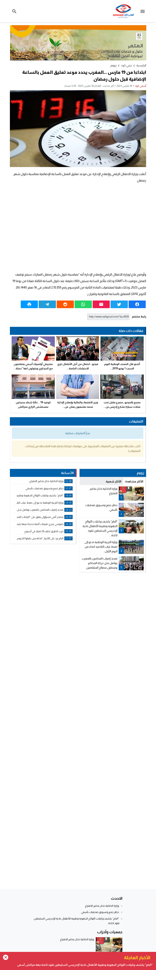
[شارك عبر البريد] (101, 304)
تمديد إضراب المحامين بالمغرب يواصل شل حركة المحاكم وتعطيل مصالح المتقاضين (99, 563)
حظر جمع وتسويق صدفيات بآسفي (100, 912)
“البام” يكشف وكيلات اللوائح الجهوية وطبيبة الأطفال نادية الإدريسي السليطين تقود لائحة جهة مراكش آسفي (85, 964)
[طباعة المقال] (29, 304)
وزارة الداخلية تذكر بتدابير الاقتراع (102, 905)
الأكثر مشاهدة (134, 481)
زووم (113, 65)
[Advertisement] (78, 227)
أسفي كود (140, 85)
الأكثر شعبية (113, 481)
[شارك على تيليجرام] (47, 304)
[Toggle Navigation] (143, 11)
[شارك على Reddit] (65, 304)
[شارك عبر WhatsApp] (83, 304)
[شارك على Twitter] (119, 304)
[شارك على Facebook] (137, 304)
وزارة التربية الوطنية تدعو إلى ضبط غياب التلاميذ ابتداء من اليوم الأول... (100, 546)
